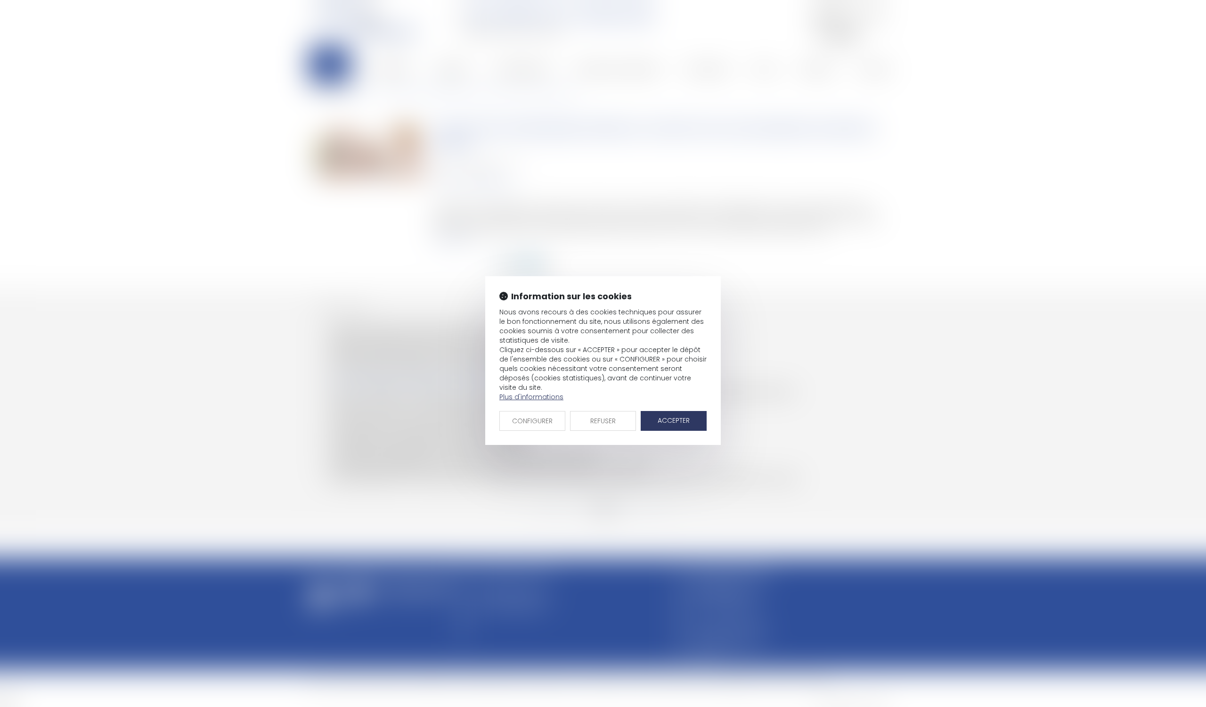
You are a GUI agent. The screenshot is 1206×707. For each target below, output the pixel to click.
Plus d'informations (531, 397)
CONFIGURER (532, 421)
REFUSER (603, 421)
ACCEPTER (674, 420)
